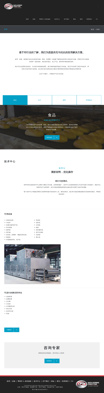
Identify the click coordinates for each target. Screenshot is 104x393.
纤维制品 (89, 100)
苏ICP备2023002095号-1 (40, 389)
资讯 (81, 19)
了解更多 (9, 330)
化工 (39, 100)
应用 (27, 19)
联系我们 (89, 19)
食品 (15, 100)
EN (97, 19)
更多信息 (49, 137)
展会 (74, 19)
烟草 (64, 100)
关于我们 (66, 19)
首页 (92, 29)
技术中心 (57, 19)
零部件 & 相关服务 (44, 19)
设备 (34, 19)
